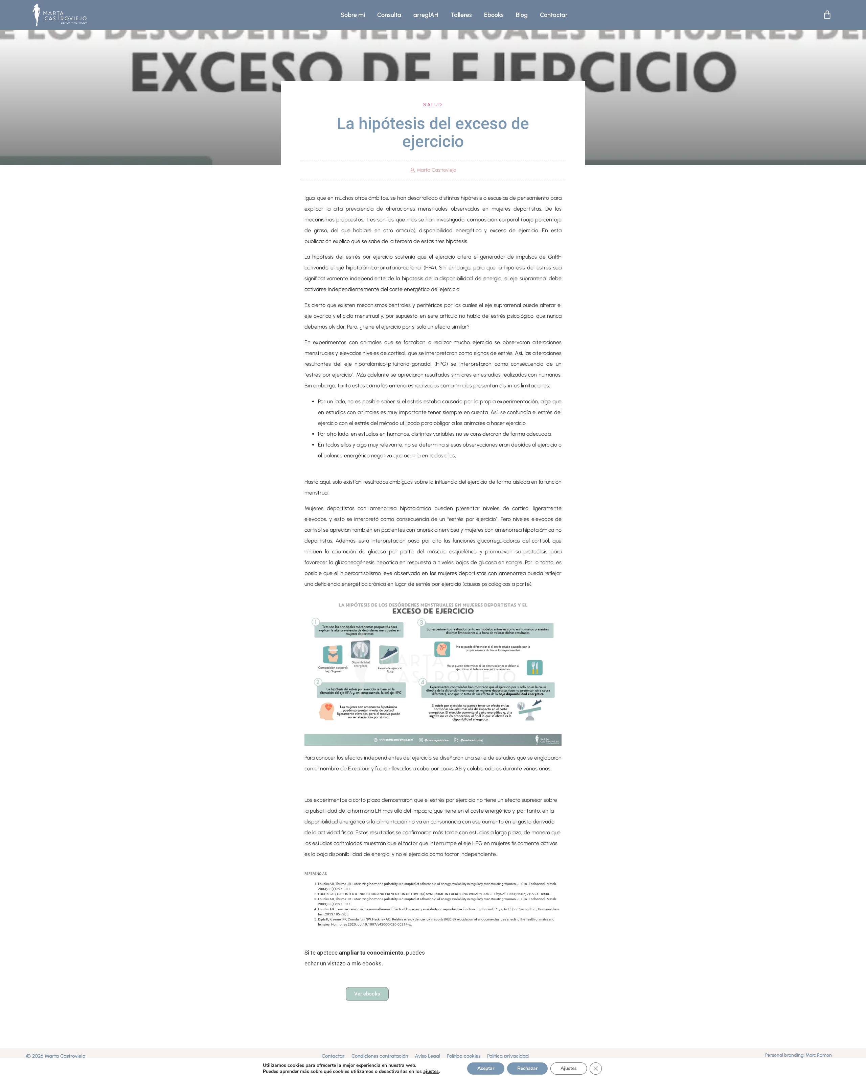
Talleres (461, 15)
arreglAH (425, 15)
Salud (433, 104)
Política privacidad (508, 1056)
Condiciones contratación (379, 1056)
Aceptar (485, 1068)
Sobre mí (353, 15)
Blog (522, 15)
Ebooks (494, 15)
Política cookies (463, 1056)
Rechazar (527, 1068)
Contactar (554, 15)
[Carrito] (827, 14)
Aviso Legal (427, 1056)
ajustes (431, 1072)
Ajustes (569, 1068)
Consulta (389, 15)
